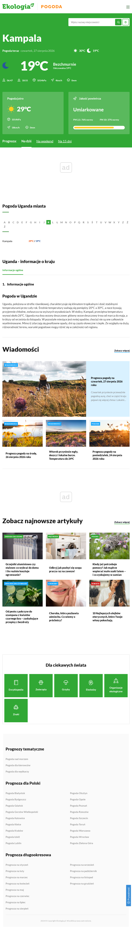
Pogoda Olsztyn (78, 793)
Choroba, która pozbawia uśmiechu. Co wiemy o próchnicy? (64, 617)
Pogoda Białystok (15, 793)
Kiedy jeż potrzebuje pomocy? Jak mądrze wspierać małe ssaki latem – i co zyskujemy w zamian (109, 569)
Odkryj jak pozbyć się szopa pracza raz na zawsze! (65, 569)
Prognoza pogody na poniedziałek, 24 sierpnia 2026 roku (107, 455)
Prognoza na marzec (17, 877)
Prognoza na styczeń (17, 865)
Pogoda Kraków (14, 830)
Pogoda (51, 6)
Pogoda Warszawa (80, 830)
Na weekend (44, 141)
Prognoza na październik (83, 871)
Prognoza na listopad (81, 877)
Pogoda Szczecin (79, 818)
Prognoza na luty (15, 871)
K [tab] (48, 222)
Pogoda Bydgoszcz (16, 799)
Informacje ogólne (12, 270)
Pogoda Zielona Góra (81, 843)
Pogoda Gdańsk (14, 805)
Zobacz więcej (122, 350)
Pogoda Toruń (77, 824)
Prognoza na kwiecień (17, 883)
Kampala (7, 241)
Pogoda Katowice (15, 818)
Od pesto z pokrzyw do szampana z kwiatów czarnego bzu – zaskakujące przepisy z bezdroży (22, 617)
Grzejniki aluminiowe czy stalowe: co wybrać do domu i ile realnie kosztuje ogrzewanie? (22, 569)
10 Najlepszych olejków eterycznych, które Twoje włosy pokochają (108, 617)
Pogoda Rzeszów (79, 812)
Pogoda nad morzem (17, 759)
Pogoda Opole (77, 799)
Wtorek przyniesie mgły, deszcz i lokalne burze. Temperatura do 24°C (63, 455)
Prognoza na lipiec (15, 902)
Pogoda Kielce (13, 824)
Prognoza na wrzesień (82, 865)
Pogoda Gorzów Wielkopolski (22, 812)
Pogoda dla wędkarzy (17, 771)
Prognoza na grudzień (82, 883)
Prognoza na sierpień (17, 908)
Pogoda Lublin (13, 843)
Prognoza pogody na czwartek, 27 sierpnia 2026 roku (107, 381)
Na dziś (26, 141)
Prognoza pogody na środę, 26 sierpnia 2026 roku (21, 455)
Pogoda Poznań (78, 805)
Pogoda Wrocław (79, 837)
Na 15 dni (65, 141)
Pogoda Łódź (13, 837)
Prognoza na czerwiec (17, 896)
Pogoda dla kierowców (18, 765)
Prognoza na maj (15, 890)
